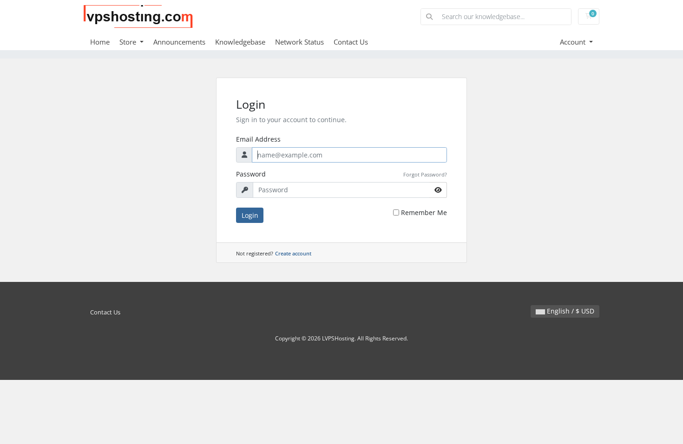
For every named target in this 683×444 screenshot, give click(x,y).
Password (251, 174)
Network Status (299, 41)
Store (128, 41)
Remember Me (424, 212)
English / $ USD (569, 311)
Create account (293, 253)
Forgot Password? (425, 174)
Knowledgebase (240, 41)
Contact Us (351, 41)
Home (100, 41)
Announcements (179, 41)
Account (573, 41)
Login (250, 215)
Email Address (258, 139)
